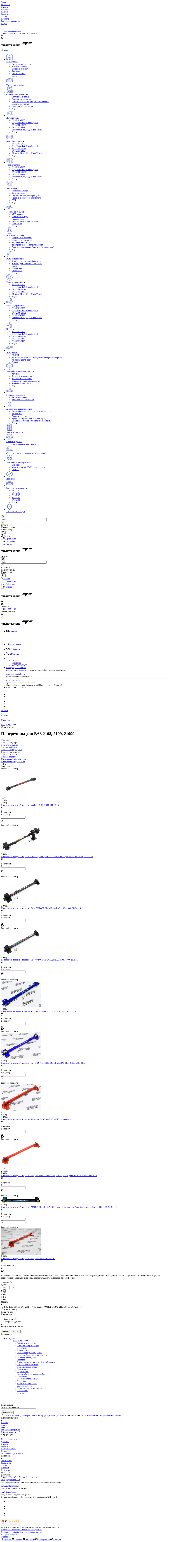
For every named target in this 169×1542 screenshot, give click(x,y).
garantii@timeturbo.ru (15, 674)
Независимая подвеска (27, 1357)
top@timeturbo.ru (13, 680)
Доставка (5, 1441)
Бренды (4, 1427)
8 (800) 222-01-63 (8, 33)
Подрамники (23, 1372)
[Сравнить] (2, 822)
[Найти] (3, 532)
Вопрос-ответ (7, 1451)
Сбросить (16, 1331)
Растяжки (21, 1360)
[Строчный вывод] (3, 764)
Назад (15, 660)
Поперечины (23, 1369)
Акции (4, 1425)
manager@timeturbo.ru (16, 667)
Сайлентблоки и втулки (27, 1364)
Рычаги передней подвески (29, 1353)
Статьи (4, 1465)
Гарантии (5, 1446)
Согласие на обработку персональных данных (22, 1532)
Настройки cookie (9, 1534)
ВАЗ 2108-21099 (20, 1341)
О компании (6, 1460)
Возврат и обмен (8, 1449)
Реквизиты (6, 1463)
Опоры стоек (23, 1350)
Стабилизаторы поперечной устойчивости (36, 1362)
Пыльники (22, 1381)
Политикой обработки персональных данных (101, 1415)
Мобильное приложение (12, 1453)
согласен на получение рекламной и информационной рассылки (35, 1415)
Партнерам (6, 1470)
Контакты (5, 1472)
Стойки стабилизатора (27, 1367)
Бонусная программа (10, 1430)
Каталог (4, 1422)
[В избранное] (2, 820)
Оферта (4, 1537)
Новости (5, 1468)
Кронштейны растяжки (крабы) (31, 1374)
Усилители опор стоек (27, 1383)
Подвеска (12, 1338)
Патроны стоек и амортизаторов (31, 1388)
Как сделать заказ (9, 1439)
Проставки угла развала (27, 1379)
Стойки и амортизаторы (28, 1345)
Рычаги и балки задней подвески (32, 1355)
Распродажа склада (12, 31)
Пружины (21, 1348)
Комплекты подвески (26, 1343)
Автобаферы (22, 1391)
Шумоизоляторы (24, 1386)
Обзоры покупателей (10, 1432)
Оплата (4, 1444)
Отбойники (22, 1376)
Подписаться (7, 1413)
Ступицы (21, 1393)
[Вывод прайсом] (5, 764)
